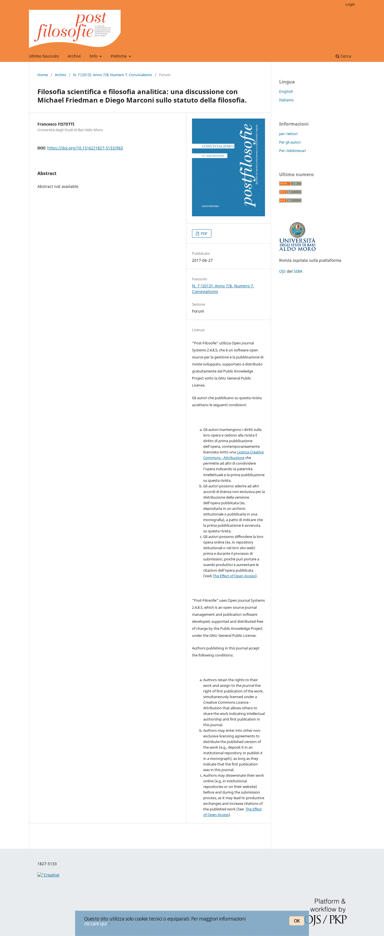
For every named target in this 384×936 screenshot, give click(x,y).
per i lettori (288, 133)
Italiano (286, 100)
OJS (282, 271)
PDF (203, 233)
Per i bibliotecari (292, 150)
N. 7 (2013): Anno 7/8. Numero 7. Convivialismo (112, 74)
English (286, 91)
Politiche (119, 56)
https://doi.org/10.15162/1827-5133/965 (85, 148)
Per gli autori (290, 142)
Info (94, 56)
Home (42, 74)
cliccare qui (95, 923)
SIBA (298, 271)
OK (297, 921)
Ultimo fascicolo (44, 56)
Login (350, 4)
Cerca (345, 56)
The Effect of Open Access (234, 575)
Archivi (74, 56)
